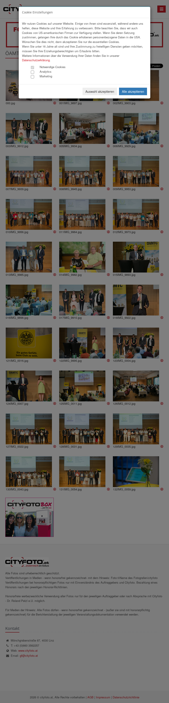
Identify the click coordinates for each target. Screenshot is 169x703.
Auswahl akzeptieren (99, 91)
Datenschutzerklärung (36, 60)
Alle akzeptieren (133, 91)
